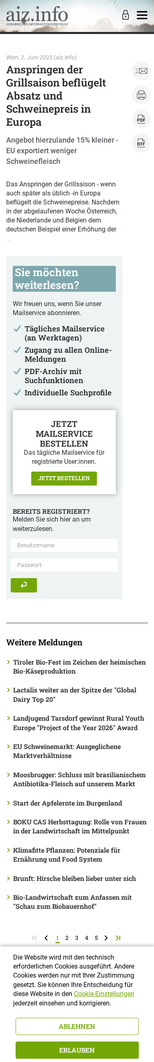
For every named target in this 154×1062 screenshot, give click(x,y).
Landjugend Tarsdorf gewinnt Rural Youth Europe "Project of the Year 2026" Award (78, 722)
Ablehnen (77, 1026)
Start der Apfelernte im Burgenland (67, 803)
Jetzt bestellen (64, 478)
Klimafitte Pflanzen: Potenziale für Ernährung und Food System (66, 854)
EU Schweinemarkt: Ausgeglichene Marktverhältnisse (67, 751)
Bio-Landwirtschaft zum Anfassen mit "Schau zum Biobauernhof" (72, 901)
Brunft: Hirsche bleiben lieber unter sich (74, 878)
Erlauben (77, 1050)
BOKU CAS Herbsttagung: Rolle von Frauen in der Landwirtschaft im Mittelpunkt (80, 826)
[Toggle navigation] (142, 15)
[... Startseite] (37, 15)
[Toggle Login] (124, 15)
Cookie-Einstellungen (104, 994)
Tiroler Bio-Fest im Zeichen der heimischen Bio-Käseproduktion (79, 666)
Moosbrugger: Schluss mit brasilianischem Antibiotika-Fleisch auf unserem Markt (79, 779)
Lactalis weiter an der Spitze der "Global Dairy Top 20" (74, 694)
